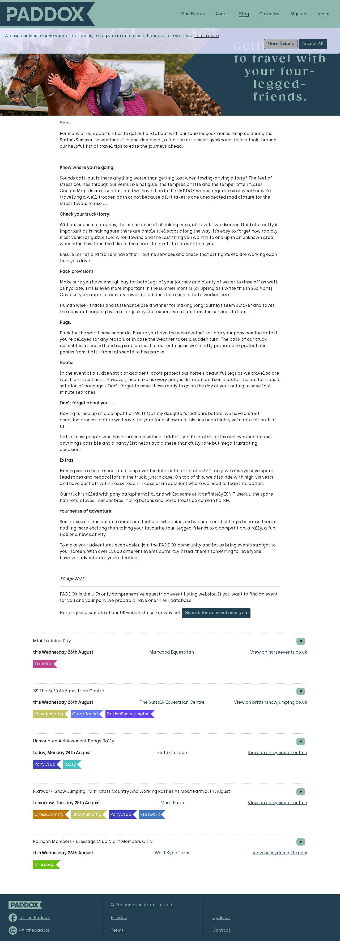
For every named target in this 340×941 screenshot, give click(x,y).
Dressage (44, 864)
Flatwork (150, 814)
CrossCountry (48, 814)
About (221, 13)
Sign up (298, 13)
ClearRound (85, 713)
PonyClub (44, 764)
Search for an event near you (216, 612)
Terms (117, 930)
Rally (70, 764)
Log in (323, 13)
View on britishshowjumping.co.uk (270, 702)
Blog (244, 13)
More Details (280, 43)
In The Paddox (34, 917)
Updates (221, 917)
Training (43, 663)
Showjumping (48, 713)
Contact (221, 930)
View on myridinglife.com (280, 852)
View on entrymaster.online (277, 752)
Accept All (313, 43)
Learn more (206, 35)
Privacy (119, 917)
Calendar (269, 13)
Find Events (193, 13)
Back (65, 122)
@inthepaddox (34, 930)
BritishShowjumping (128, 713)
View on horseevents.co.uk (278, 652)
